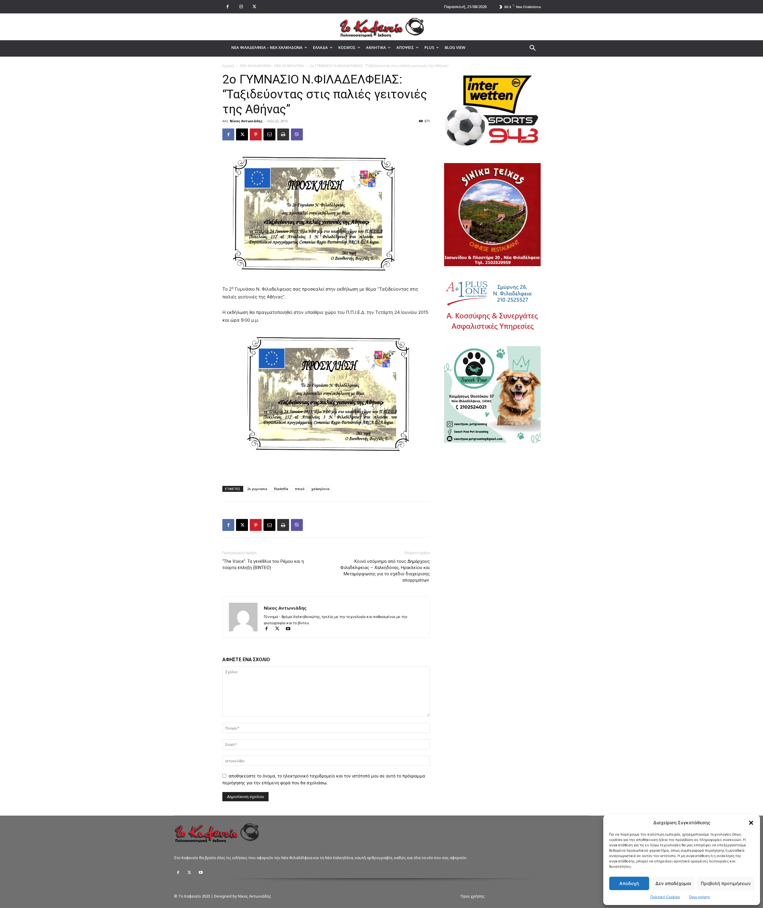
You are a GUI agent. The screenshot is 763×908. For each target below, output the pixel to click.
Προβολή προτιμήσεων (726, 883)
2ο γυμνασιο (257, 488)
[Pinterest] (256, 134)
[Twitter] (189, 872)
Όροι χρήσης (699, 897)
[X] (254, 6)
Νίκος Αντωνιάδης (246, 121)
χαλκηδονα (320, 488)
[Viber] (297, 134)
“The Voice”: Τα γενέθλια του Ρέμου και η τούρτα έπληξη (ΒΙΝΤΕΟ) (263, 564)
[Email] (269, 134)
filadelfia (281, 488)
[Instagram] (241, 6)
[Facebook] (227, 6)
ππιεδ (300, 488)
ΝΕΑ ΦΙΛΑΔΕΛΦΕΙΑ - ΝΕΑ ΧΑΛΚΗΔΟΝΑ (272, 65)
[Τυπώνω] (283, 134)
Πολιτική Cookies (665, 897)
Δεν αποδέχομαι (673, 883)
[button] (751, 823)
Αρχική (228, 65)
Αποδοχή (629, 883)
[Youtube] (290, 629)
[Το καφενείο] (381, 26)
